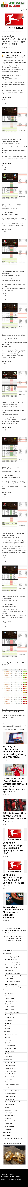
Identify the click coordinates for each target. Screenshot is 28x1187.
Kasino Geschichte (10, 1048)
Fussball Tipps (19, 31)
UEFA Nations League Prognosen (14, 987)
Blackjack (8, 996)
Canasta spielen (9, 998)
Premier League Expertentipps (14, 976)
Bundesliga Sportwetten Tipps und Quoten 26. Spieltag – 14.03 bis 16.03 (13, 848)
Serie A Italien (9, 978)
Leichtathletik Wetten (11, 1110)
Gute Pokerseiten (10, 1065)
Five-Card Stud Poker (11, 1063)
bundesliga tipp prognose (19, 725)
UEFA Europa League (11, 984)
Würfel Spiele (9, 1028)
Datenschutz (4, 1174)
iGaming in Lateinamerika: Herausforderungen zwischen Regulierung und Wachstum (14, 751)
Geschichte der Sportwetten (13, 1102)
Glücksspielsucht (10, 1045)
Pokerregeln (8, 1082)
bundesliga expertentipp (8, 725)
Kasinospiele (6, 1031)
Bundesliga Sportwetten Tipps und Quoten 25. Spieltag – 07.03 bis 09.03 (13, 880)
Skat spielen (8, 1020)
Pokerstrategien (7, 1060)
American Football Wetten (12, 1091)
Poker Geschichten (10, 1071)
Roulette (7, 1054)
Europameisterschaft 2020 (13, 965)
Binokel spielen (9, 993)
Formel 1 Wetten (9, 1099)
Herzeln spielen (9, 1009)
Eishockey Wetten (10, 1096)
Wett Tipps (8, 1129)
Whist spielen (9, 1026)
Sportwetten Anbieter (11, 1121)
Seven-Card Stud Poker (12, 1084)
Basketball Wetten (10, 1093)
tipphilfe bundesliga (17, 726)
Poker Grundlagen (10, 1074)
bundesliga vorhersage (8, 726)
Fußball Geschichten (11, 967)
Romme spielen (9, 1017)
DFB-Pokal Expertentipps (12, 962)
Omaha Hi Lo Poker (10, 1068)
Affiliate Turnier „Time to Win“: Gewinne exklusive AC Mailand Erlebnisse (14, 817)
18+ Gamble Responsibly (8, 1176)
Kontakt (18, 1176)
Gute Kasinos (9, 1004)
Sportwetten (6, 1088)
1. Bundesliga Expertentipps (8, 31)
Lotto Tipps (8, 1113)
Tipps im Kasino (9, 1056)
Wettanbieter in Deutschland (13, 1138)
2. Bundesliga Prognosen (12, 959)
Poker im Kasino (9, 1076)
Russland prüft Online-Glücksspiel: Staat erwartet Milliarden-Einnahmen (13, 912)
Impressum (13, 1174)
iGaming (7, 1107)
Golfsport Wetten (10, 1104)
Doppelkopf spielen (10, 1001)
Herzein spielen (9, 1006)
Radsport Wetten (10, 1115)
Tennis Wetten (9, 1123)
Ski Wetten (8, 1118)
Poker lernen (8, 1079)
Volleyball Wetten (10, 1126)
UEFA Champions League (12, 981)
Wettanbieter (6, 1135)
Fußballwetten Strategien (12, 973)
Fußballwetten (5, 33)
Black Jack (8, 1040)
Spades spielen (9, 1023)
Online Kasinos (9, 1051)
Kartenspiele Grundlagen (12, 1012)
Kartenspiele (6, 990)
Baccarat (7, 1037)
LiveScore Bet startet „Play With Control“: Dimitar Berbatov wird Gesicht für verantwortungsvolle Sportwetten (15, 785)
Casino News (9, 1043)
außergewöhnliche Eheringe (12, 1143)
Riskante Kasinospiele (11, 1015)
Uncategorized (7, 1132)
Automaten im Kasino (11, 1035)
